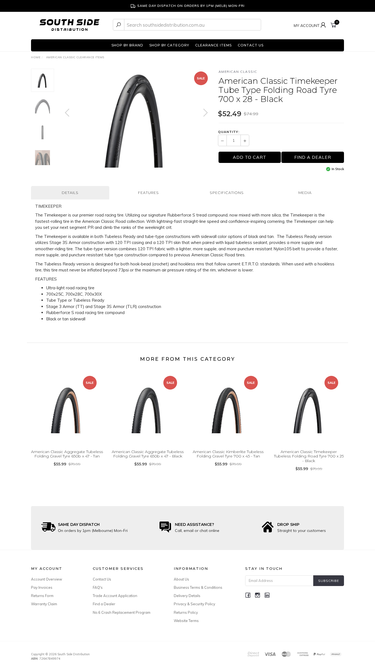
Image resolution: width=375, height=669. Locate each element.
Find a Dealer (104, 604)
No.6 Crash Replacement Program (121, 612)
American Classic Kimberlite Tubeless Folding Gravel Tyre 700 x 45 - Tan (228, 454)
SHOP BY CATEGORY (169, 45)
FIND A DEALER (312, 157)
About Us (181, 579)
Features (148, 192)
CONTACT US (251, 45)
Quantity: (228, 132)
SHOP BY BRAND (127, 45)
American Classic (238, 72)
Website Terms (186, 620)
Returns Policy (186, 612)
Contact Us (102, 579)
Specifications (227, 192)
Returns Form (42, 595)
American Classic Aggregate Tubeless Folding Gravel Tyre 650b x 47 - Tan (67, 454)
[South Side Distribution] (70, 24)
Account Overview (46, 579)
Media (305, 192)
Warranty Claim (44, 604)
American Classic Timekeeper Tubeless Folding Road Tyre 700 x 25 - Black (309, 456)
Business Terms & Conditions (198, 587)
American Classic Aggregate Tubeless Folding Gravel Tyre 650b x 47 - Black (148, 454)
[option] (136, 118)
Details (70, 192)
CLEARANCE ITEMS (213, 45)
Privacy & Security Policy (194, 604)
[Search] (118, 24)
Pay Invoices (41, 587)
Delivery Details (187, 595)
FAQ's (98, 587)
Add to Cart (249, 157)
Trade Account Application (115, 595)
